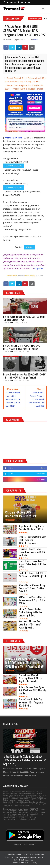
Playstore (38, 268)
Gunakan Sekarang (14, 166)
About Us (24, 862)
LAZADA (29, 247)
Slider (35, 39)
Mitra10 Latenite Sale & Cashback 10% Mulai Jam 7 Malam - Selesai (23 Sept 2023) (25, 760)
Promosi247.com (13, 137)
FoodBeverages (21, 18)
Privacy (34, 862)
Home (15, 862)
